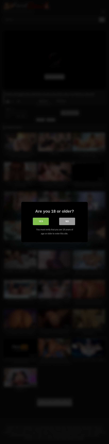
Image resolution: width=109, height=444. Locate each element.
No (67, 221)
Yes (41, 221)
